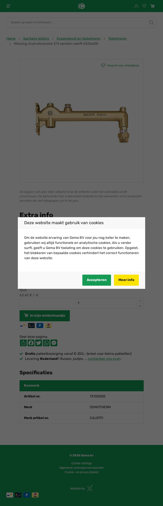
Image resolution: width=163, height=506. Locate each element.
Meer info (126, 280)
